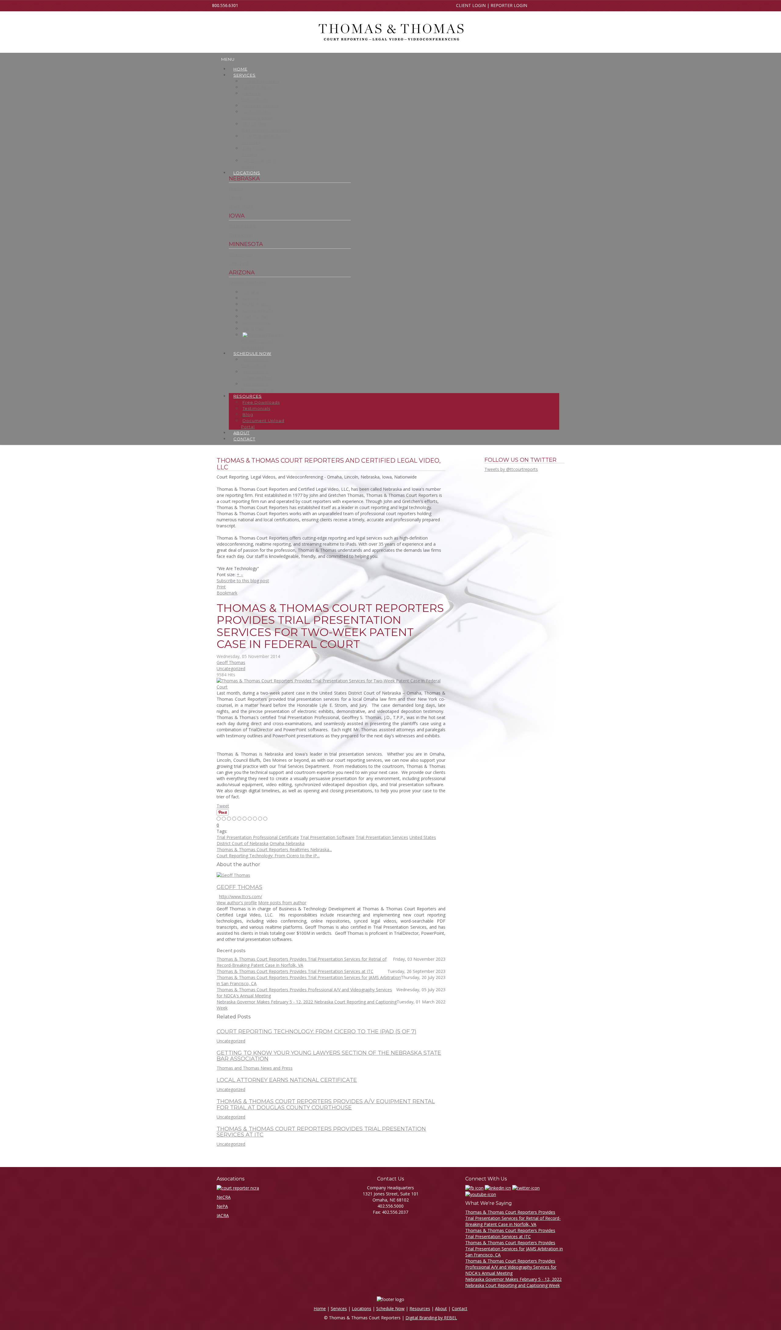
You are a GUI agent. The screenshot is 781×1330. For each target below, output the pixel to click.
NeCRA (224, 1197)
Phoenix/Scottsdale (248, 283)
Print (221, 587)
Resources (419, 1308)
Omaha (236, 188)
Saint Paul (238, 263)
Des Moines (241, 235)
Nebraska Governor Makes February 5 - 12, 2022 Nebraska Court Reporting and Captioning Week (513, 1282)
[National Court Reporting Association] (238, 1188)
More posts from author (282, 902)
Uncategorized (231, 668)
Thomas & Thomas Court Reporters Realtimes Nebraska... (274, 849)
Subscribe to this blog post (243, 581)
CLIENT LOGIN (471, 5)
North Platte (241, 207)
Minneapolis (241, 254)
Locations (361, 1308)
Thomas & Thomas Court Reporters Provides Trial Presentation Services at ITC (321, 1132)
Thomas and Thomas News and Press (255, 1068)
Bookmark (227, 593)
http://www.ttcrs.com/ (240, 896)
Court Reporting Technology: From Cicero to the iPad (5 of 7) (316, 1031)
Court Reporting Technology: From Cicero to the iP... (268, 855)
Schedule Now (390, 1308)
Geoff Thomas (231, 662)
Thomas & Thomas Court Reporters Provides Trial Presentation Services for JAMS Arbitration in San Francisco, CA (514, 1249)
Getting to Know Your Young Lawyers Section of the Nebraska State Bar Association (329, 1056)
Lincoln (236, 198)
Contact (459, 1308)
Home (320, 1308)
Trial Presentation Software (327, 837)
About (441, 1308)
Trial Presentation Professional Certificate (258, 837)
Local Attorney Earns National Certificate (287, 1080)
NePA (222, 1206)
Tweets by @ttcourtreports (511, 469)
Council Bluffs (242, 226)
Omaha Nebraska (287, 843)
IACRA (223, 1215)
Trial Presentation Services (382, 837)
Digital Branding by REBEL (431, 1318)
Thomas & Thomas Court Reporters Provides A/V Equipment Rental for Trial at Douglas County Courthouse (326, 1104)
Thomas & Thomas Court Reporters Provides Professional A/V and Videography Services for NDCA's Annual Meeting (510, 1267)
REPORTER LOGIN (509, 5)
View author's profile (237, 902)
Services (339, 1308)
